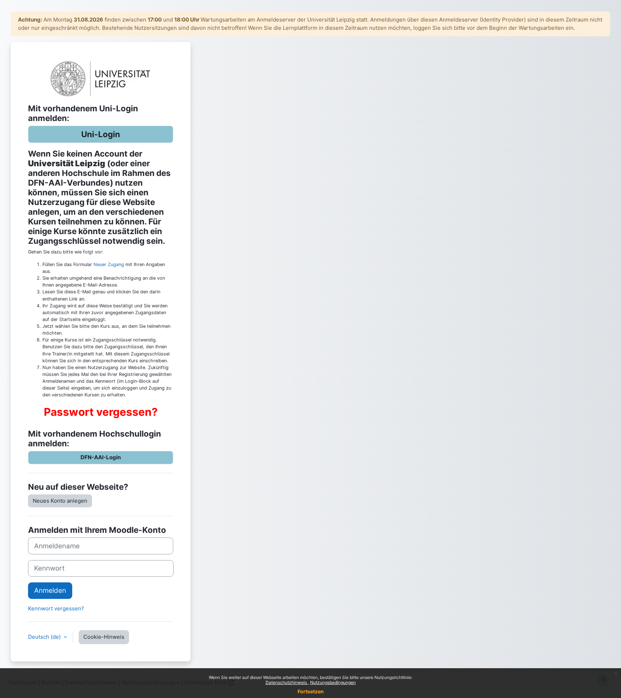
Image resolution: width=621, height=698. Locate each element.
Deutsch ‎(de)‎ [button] (45, 636)
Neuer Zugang (108, 264)
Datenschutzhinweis (287, 682)
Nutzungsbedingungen (333, 682)
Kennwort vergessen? (56, 608)
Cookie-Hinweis (103, 636)
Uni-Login (100, 134)
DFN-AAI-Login (100, 457)
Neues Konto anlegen (60, 500)
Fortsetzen (311, 691)
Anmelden (50, 590)
